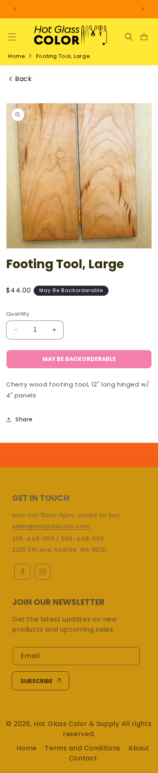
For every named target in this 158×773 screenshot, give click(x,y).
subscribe (36, 681)
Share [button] (24, 419)
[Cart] (144, 37)
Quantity (17, 314)
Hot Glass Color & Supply (77, 723)
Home (16, 56)
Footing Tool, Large (63, 56)
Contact (83, 758)
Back (23, 79)
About (138, 748)
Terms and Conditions (82, 748)
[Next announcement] (143, 9)
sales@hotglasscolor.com (51, 526)
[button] (12, 37)
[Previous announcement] (15, 9)
